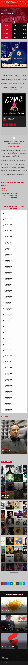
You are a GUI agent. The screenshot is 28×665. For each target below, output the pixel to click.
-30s (12, 124)
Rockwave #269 (6, 567)
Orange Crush (5, 611)
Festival (3, 644)
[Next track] (7, 124)
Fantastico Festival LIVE (8, 647)
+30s (15, 124)
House (3, 626)
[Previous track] (4, 124)
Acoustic (3, 493)
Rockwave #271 (6, 495)
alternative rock (4, 608)
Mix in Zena (5, 629)
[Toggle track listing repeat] (10, 124)
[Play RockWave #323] (4, 119)
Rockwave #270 (6, 531)
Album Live (4, 10)
